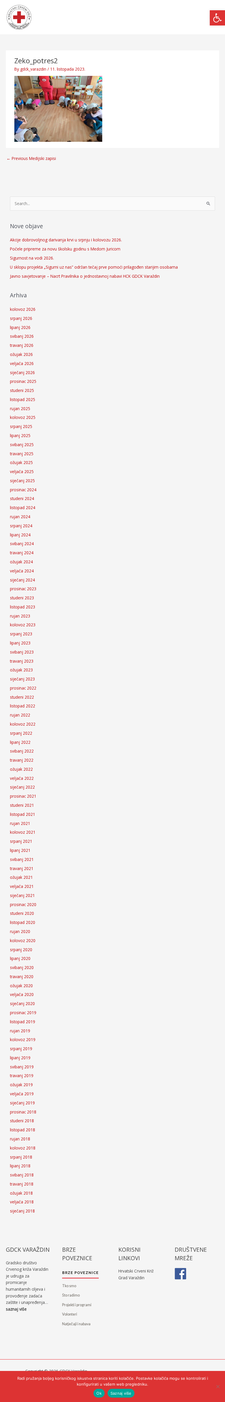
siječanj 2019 (22, 1103)
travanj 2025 (21, 453)
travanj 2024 (21, 552)
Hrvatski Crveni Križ (136, 1271)
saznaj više (16, 1309)
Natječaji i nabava (76, 1324)
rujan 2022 (20, 715)
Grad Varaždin (131, 1277)
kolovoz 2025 (22, 417)
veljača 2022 (22, 778)
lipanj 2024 (20, 535)
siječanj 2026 (22, 372)
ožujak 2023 (21, 670)
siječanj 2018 (22, 1211)
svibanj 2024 (22, 543)
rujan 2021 (20, 823)
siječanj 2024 (22, 580)
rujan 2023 (20, 616)
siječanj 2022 (22, 787)
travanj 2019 (21, 1075)
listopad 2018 (22, 1129)
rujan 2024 (20, 516)
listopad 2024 (22, 507)
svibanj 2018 (22, 1175)
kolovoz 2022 (22, 724)
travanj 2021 (21, 868)
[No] (218, 1386)
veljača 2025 (22, 471)
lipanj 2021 (20, 850)
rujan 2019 (20, 1030)
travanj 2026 (21, 345)
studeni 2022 (22, 697)
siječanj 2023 (22, 679)
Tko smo (69, 1286)
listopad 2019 (22, 1021)
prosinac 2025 (23, 381)
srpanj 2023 (21, 634)
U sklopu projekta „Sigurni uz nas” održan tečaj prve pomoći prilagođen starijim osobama (94, 267)
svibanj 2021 (22, 859)
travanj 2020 (21, 976)
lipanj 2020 (20, 958)
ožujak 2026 (21, 354)
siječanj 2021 (22, 895)
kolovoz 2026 (22, 309)
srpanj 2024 (21, 525)
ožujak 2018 (21, 1193)
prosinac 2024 (23, 489)
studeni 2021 (22, 805)
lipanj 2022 (20, 742)
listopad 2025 (22, 399)
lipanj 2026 (20, 327)
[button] (217, 17)
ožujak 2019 (21, 1084)
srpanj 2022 (21, 733)
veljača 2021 (22, 886)
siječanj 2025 (22, 480)
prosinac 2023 (23, 588)
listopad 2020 (22, 922)
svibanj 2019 (22, 1067)
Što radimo (71, 1295)
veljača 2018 (22, 1202)
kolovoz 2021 (22, 832)
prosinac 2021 (23, 796)
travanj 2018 (21, 1184)
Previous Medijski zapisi (31, 158)
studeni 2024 (22, 498)
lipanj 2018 (20, 1166)
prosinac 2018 (23, 1112)
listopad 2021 (22, 814)
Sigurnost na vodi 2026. (32, 258)
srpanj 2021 (21, 841)
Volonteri (69, 1314)
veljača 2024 (22, 571)
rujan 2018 (20, 1139)
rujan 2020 (20, 931)
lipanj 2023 (20, 643)
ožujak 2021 (21, 877)
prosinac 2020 (23, 904)
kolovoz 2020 (22, 940)
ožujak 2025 (21, 462)
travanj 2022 (21, 760)
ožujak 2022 (21, 769)
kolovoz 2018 (22, 1148)
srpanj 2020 (21, 949)
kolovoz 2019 (22, 1039)
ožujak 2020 (21, 985)
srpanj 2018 (21, 1157)
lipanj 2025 (20, 435)
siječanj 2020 (22, 1003)
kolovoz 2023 (22, 624)
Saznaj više (121, 1393)
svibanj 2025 (22, 444)
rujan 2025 (20, 408)
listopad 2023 (22, 607)
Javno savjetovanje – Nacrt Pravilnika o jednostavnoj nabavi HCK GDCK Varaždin (85, 276)
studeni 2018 (22, 1120)
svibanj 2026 (22, 336)
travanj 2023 (21, 661)
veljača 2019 (22, 1093)
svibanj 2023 (22, 652)
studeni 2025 (22, 390)
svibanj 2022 (22, 751)
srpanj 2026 (21, 318)
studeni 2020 (22, 913)
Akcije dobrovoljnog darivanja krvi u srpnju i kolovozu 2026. (66, 240)
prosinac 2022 (23, 688)
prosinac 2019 (23, 1012)
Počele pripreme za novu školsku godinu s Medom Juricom (65, 249)
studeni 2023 (22, 598)
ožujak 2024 (21, 561)
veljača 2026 (22, 363)
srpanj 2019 (21, 1048)
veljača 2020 (22, 994)
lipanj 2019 (20, 1057)
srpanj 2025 (21, 426)
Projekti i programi (76, 1305)
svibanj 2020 (22, 967)
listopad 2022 (22, 706)
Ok (99, 1393)
